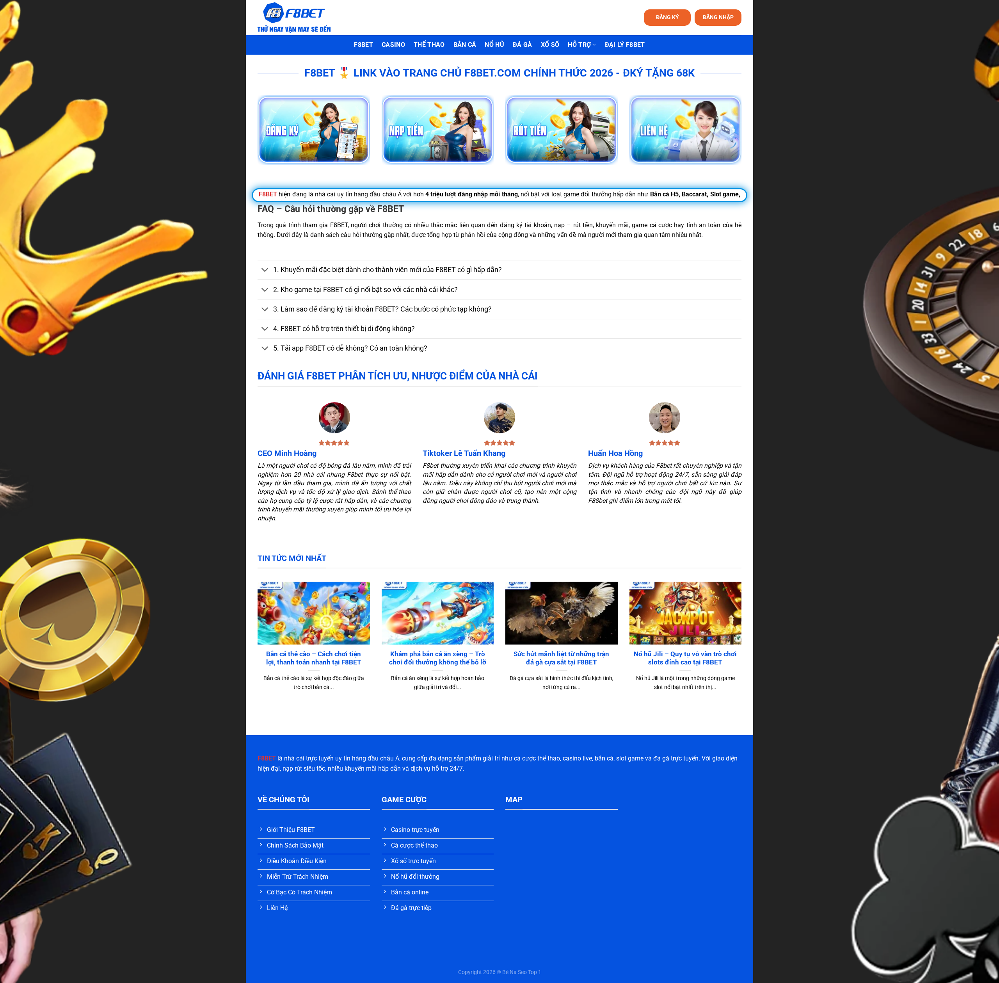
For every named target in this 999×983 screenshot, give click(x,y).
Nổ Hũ (494, 44)
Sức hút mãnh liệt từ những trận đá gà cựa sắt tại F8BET (561, 658)
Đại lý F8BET (625, 44)
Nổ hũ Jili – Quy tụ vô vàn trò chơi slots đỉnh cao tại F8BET (685, 658)
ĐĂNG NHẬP (718, 17)
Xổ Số (550, 44)
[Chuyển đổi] (265, 270)
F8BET (363, 44)
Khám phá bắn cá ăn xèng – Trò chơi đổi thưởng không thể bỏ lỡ (437, 658)
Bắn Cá (464, 44)
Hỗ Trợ (579, 44)
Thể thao (429, 44)
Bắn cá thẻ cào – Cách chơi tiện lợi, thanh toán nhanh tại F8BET (313, 658)
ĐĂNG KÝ (667, 17)
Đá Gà (522, 44)
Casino (393, 44)
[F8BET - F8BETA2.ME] (304, 17)
